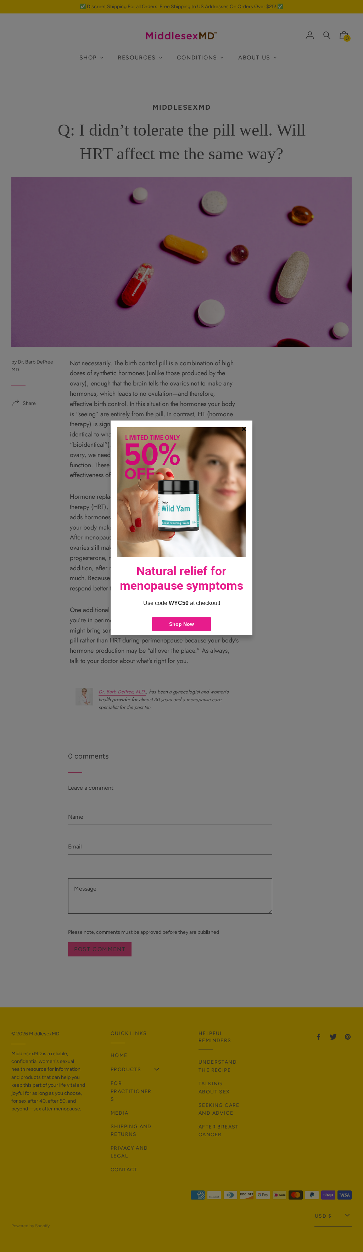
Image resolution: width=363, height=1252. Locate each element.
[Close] (243, 429)
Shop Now (181, 624)
